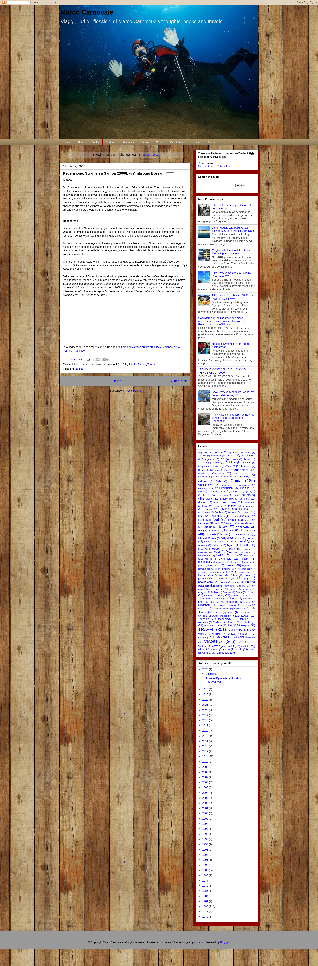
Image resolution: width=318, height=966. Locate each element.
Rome (239, 592)
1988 (205, 875)
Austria (216, 462)
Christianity (205, 484)
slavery (232, 605)
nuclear (229, 572)
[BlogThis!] (98, 359)
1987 (205, 880)
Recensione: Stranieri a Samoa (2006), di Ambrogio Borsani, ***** (118, 173)
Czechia (202, 495)
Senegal (215, 602)
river (215, 592)
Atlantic (247, 459)
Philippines (224, 578)
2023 (205, 694)
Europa (243, 509)
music (229, 565)
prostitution (204, 589)
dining (250, 495)
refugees (247, 589)
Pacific (132, 364)
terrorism (203, 622)
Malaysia (202, 552)
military (244, 558)
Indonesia (210, 534)
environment (248, 506)
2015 (205, 736)
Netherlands (240, 569)
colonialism (243, 485)
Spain (218, 612)
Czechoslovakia (220, 495)
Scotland (247, 598)
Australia (202, 462)
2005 (205, 787)
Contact (211, 142)
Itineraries (128, 142)
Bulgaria (202, 473)
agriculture (233, 452)
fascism (219, 512)
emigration (218, 506)
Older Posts (179, 381)
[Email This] (95, 359)
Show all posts (148, 154)
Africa (218, 452)
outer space (246, 572)
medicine (249, 555)
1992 (205, 854)
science (232, 598)
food (216, 519)
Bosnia (201, 470)
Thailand (217, 622)
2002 (205, 803)
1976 (205, 916)
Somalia (238, 608)
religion (202, 592)
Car (248, 473)
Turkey (247, 630)
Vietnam (203, 646)
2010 (205, 761)
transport (244, 625)
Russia (251, 592)
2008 (205, 772)
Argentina (209, 459)
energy (231, 505)
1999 (205, 818)
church (225, 485)
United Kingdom (238, 633)
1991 (205, 859)
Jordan (251, 538)
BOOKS (229, 466)
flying (201, 519)
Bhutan (247, 462)
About (81, 142)
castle (216, 476)
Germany (203, 523)
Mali (236, 552)
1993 (205, 849)
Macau (247, 549)
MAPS (220, 555)
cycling (248, 491)
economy (230, 502)
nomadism (215, 572)
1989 (205, 870)
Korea (207, 541)
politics (210, 585)
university (203, 637)
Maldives (219, 552)
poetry (236, 582)
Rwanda (208, 595)
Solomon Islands (220, 608)
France (232, 519)
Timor (240, 622)
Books (95, 142)
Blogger (224, 942)
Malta (247, 552)
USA (216, 637)
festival (245, 512)
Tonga (151, 364)
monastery (221, 562)
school (218, 598)
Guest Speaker (178, 142)
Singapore (204, 605)
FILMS (220, 516)
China (235, 480)
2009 (205, 767)
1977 (205, 911)
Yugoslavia (207, 652)
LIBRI (123, 364)
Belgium (231, 462)
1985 (205, 890)
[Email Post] (88, 359)
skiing (221, 605)
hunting (215, 530)
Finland (237, 516)
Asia (235, 459)
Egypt (205, 506)
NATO (214, 568)
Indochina (248, 530)
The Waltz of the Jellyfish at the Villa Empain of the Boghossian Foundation (233, 417)
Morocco (248, 562)
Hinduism (207, 526)
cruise (211, 491)
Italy (223, 538)
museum (213, 565)
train (230, 625)
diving (209, 498)
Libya (200, 549)
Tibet (230, 622)
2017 (205, 725)
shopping (231, 601)
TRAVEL (206, 629)
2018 (205, 720)
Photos (145, 142)
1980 (205, 906)
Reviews (110, 142)
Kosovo (219, 541)
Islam (201, 538)
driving (202, 502)
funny (247, 520)
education (250, 502)
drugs (215, 502)
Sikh (247, 602)
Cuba (221, 491)
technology (224, 619)
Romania (227, 592)
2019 (205, 715)
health (252, 523)
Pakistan (219, 575)
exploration (204, 512)
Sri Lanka (246, 612)
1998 (205, 823)
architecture (248, 455)
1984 (205, 896)
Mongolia (234, 562)
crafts (201, 491)
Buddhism (241, 470)
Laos (240, 541)
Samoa (142, 364)
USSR (232, 637)
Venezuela (250, 637)
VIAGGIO (213, 641)
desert (237, 495)
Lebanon (217, 545)
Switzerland (217, 616)
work (227, 649)
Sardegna (246, 595)
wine (201, 649)
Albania (247, 452)
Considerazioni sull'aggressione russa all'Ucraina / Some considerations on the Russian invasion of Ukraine (222, 321)
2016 (205, 730)
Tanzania (203, 619)
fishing (248, 516)
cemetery (228, 476)
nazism (226, 568)
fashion (232, 512)
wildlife (245, 646)
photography (205, 582)
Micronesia (224, 558)
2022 (205, 699)
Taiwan (245, 615)
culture (235, 491)
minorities (204, 561)
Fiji (210, 516)
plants (223, 582)
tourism (208, 625)
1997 (205, 829)
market (234, 555)
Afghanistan (204, 452)
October (210, 673)
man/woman (204, 555)
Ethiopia (225, 509)
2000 (205, 813)
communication (206, 488)
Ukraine (216, 633)
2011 (205, 756)
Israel (213, 538)
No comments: (74, 359)
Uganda (202, 634)
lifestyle (214, 549)
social (201, 608)
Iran (225, 534)
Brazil (227, 470)
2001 (205, 808)
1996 (205, 834)
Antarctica (216, 455)
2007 (205, 777)
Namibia (202, 569)
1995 (205, 839)
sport (230, 612)
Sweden (202, 615)
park (247, 575)
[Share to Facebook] (104, 359)
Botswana (215, 470)
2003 (205, 798)
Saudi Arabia (204, 598)
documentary (227, 498)
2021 (205, 704)
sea (200, 601)
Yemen (251, 649)
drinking (244, 498)
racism (219, 589)
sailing (220, 595)
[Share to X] (101, 359)
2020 (205, 710)
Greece (227, 523)
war (217, 646)
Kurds (230, 541)
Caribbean (203, 476)
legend (230, 545)
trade (219, 625)
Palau (233, 575)
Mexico (208, 559)
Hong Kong (242, 526)
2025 (205, 669)
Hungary (202, 530)
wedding (232, 646)
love (232, 549)
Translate (225, 166)
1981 (205, 901)
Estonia (208, 509)
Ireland (247, 534)
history (222, 526)
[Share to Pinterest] (107, 359)
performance (205, 578)
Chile (218, 481)
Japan (237, 538)
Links (197, 142)
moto (200, 565)
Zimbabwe (223, 652)
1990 (205, 865)
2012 (205, 751)
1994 (205, 844)
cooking (244, 488)
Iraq (238, 534)
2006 (205, 782)
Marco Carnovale (86, 12)
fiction (201, 516)
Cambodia (218, 473)
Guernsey (239, 523)
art (222, 459)
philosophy (242, 578)
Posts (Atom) (133, 390)
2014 (205, 741)
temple (244, 619)
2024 (205, 689)
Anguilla (202, 455)
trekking (232, 630)
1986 (205, 885)
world (239, 649)
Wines (159, 142)
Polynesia (229, 585)
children (202, 481)
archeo (230, 455)
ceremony (243, 476)
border (247, 466)
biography (203, 466)
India (227, 530)
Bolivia (216, 466)
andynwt (199, 942)
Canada (236, 473)
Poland (250, 582)
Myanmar (246, 565)
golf (217, 523)
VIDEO (243, 642)
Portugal (246, 586)
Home (67, 142)
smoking (246, 605)
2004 (205, 792)
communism (226, 488)
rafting (233, 589)
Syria (231, 615)
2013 (205, 746)
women (214, 649)
